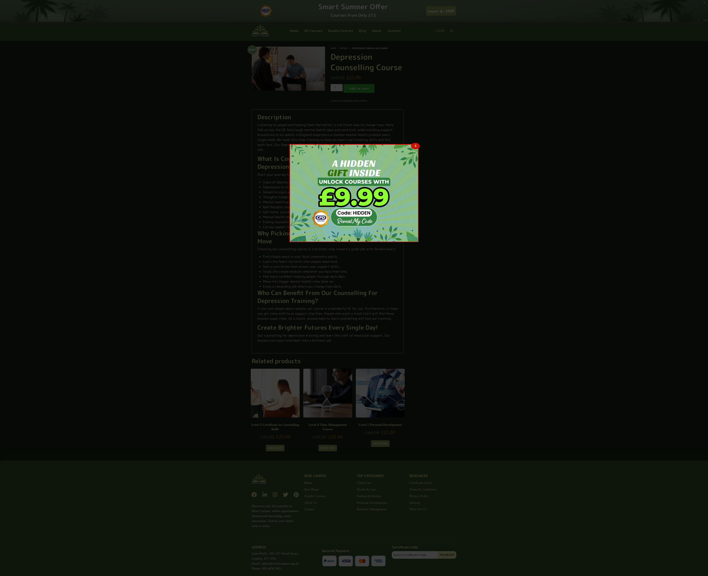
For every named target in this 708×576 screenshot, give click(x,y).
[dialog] (354, 193)
